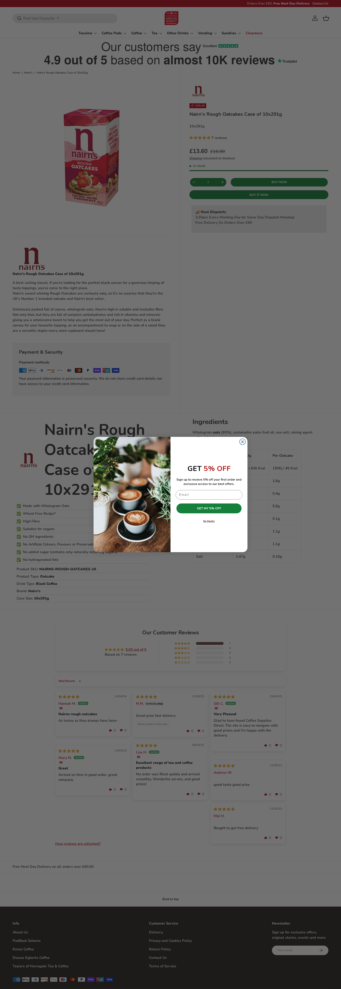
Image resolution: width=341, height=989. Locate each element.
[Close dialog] (242, 442)
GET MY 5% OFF (209, 508)
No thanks (209, 521)
